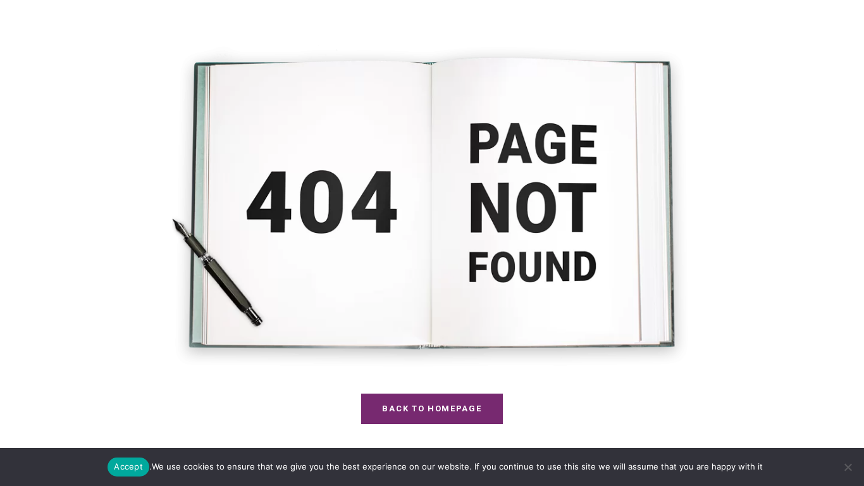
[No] (848, 467)
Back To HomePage (431, 408)
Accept (128, 466)
